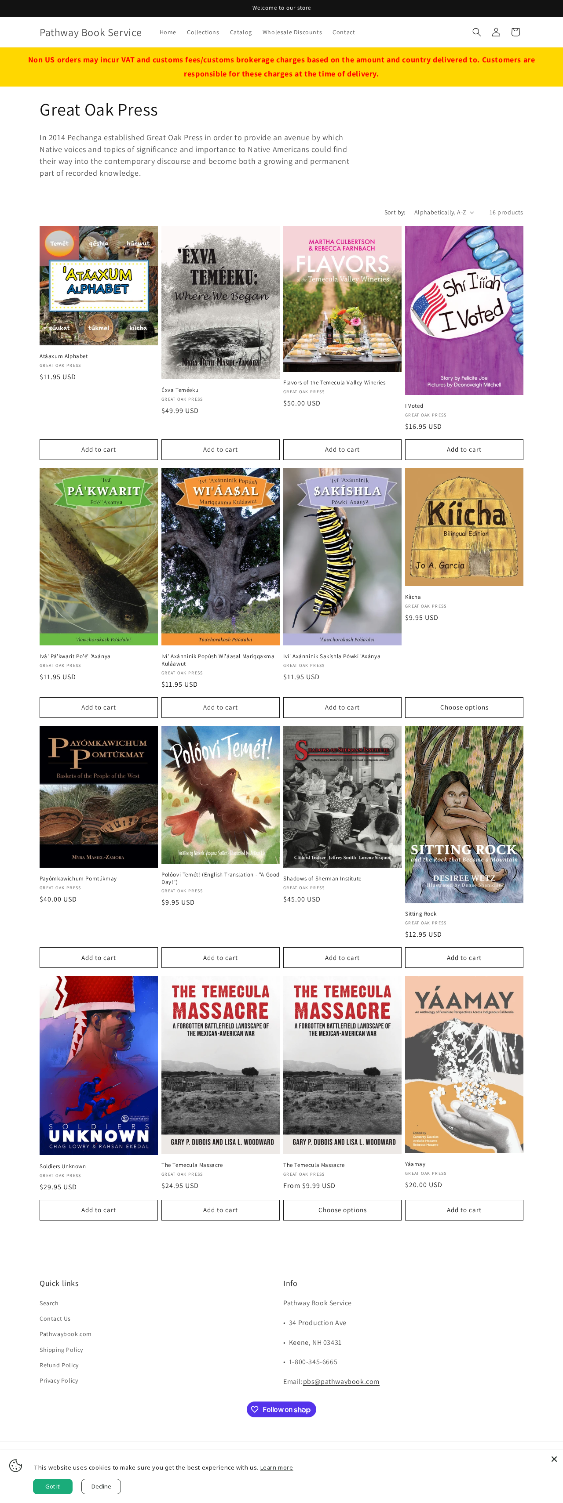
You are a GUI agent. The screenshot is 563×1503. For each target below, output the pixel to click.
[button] (476, 32)
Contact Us (55, 1318)
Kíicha (413, 597)
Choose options (464, 707)
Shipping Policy (61, 1350)
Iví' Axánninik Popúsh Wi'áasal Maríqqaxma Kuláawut (218, 660)
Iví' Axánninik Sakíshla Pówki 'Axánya (331, 656)
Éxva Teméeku (179, 390)
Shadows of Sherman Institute (322, 878)
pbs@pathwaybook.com (341, 1381)
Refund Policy (59, 1365)
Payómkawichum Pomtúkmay (78, 878)
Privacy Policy (59, 1380)
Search (49, 1303)
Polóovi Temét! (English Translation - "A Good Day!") (220, 878)
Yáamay (415, 1164)
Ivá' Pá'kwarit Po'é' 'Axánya (75, 656)
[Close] (554, 1459)
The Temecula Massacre (192, 1165)
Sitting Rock (420, 913)
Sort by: (395, 212)
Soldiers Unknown (63, 1166)
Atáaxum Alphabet (64, 356)
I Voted (414, 405)
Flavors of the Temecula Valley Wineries (334, 382)
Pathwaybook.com (66, 1334)
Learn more (276, 1467)
